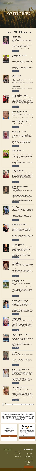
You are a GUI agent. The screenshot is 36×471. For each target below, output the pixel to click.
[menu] (34, 3)
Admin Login (22, 470)
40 (31, 404)
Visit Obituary (15, 50)
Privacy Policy (13, 470)
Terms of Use (18, 470)
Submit (27, 437)
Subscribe (9, 436)
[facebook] (8, 454)
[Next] (33, 404)
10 (25, 404)
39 (29, 404)
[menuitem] (18, 453)
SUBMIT (28, 466)
